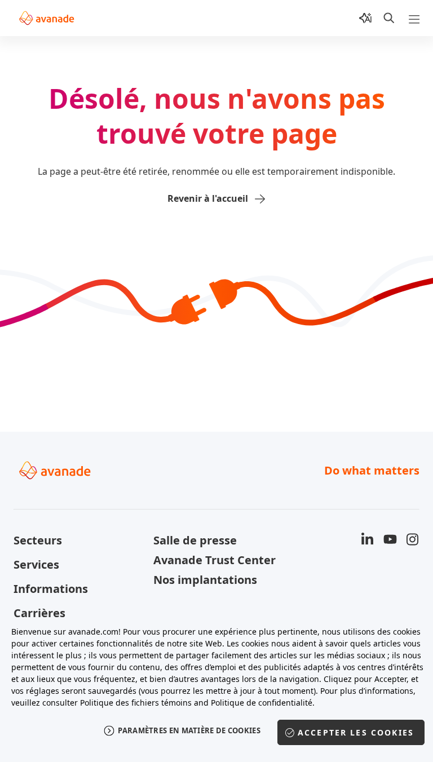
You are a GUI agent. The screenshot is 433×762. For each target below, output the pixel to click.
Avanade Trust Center (214, 560)
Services (36, 564)
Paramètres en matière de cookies (189, 730)
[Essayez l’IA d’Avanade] (365, 18)
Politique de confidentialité (261, 702)
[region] (216, 687)
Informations (51, 588)
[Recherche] (389, 18)
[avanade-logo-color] (46, 18)
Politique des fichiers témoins (136, 702)
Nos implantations (205, 579)
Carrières (39, 613)
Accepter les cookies (356, 732)
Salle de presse (195, 540)
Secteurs (38, 540)
